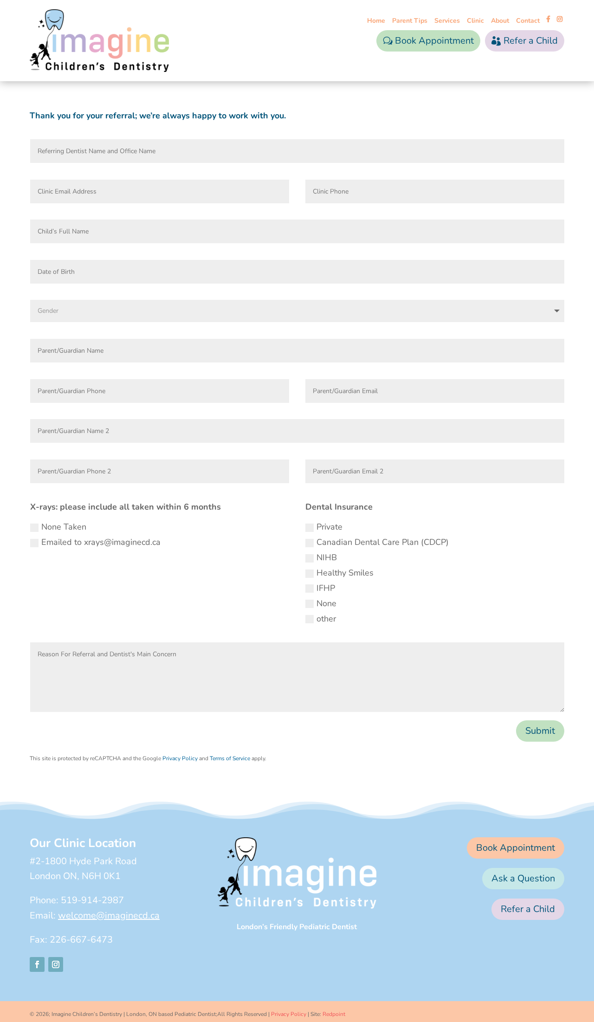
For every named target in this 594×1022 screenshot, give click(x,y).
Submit (540, 730)
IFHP (325, 588)
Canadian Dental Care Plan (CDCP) (382, 542)
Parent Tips (409, 21)
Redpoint (334, 1014)
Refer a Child (531, 40)
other (326, 618)
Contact (528, 21)
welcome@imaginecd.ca (109, 915)
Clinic (475, 21)
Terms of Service (230, 758)
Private (329, 526)
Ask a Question (523, 878)
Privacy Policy (180, 758)
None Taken (63, 526)
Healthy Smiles (345, 572)
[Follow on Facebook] (37, 964)
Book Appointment (434, 40)
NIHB (326, 557)
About (500, 21)
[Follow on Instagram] (55, 964)
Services (447, 21)
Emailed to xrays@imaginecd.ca (101, 542)
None (326, 603)
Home (376, 21)
